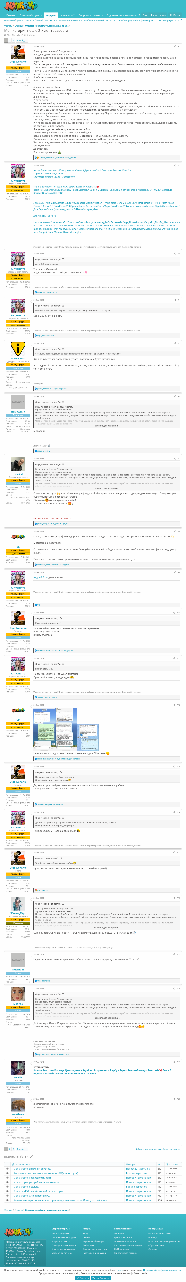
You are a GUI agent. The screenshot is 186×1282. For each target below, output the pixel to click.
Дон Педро (39, 209)
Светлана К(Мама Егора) (47, 176)
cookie (119, 1270)
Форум (86, 1233)
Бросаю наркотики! (137, 1173)
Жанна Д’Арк (82, 170)
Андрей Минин (145, 206)
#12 (178, 705)
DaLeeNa (58, 193)
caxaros (45, 222)
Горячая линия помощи (95, 1253)
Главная (10, 15)
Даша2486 (152, 228)
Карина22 (38, 173)
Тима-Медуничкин (124, 225)
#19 (178, 1062)
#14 (178, 812)
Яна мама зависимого (58, 225)
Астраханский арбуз (64, 186)
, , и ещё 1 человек (58, 758)
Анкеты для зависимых (63, 1249)
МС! (100, 189)
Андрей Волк (46, 232)
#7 (179, 458)
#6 (179, 396)
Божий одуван (122, 189)
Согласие (153, 1249)
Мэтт (164, 202)
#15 (178, 852)
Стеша (82, 222)
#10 (178, 612)
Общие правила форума (64, 1237)
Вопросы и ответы (89, 15)
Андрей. (117, 170)
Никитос (163, 225)
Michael (85, 225)
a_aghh (77, 232)
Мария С (175, 206)
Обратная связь (156, 1245)
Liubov (37, 222)
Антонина (91, 206)
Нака (79, 209)
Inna (35, 232)
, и (47, 292)
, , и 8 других (53, 564)
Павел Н (99, 202)
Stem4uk (109, 225)
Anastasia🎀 (93, 186)
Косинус (80, 186)
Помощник (18, 411)
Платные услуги (166, 20)
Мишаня (50, 173)
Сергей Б (48, 206)
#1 (179, 46)
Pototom (62, 1073)
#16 (178, 898)
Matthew (66, 189)
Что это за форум (60, 1233)
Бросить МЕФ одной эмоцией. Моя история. (39, 1191)
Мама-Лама (96, 225)
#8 (179, 531)
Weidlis (37, 186)
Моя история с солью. (26, 1186)
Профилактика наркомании (128, 1245)
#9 (179, 572)
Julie (112, 228)
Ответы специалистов (125, 1241)
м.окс (171, 202)
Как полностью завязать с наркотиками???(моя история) (46, 1173)
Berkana (94, 228)
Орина (74, 206)
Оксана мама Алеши (127, 228)
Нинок (157, 202)
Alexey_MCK (103, 222)
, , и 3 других (53, 523)
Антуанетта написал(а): (47, 618)
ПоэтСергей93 (62, 206)
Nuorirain (47, 193)
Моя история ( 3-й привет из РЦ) (32, 1195)
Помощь (152, 1237)
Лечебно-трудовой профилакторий (135, 20)
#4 (179, 300)
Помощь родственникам (64, 1245)
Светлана (107, 170)
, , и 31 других (57, 157)
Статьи (86, 1237)
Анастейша (165, 189)
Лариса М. (39, 202)
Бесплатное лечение (62, 1253)
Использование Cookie (159, 1233)
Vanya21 (148, 222)
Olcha (142, 228)
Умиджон (72, 222)
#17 (178, 954)
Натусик (75, 225)
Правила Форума (29, 15)
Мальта (58, 232)
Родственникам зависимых (122, 15)
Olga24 (159, 206)
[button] (42, 15)
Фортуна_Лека (90, 209)
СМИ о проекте (121, 1249)
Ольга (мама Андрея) (58, 209)
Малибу (90, 202)
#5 (179, 343)
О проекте (119, 1233)
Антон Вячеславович (45, 170)
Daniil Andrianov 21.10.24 (145, 189)
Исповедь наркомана (138, 1168)
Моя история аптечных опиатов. (32, 1168)
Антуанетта (67, 170)
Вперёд (21, 40)
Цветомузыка (53, 189)
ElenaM (121, 202)
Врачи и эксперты (123, 1237)
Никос (174, 228)
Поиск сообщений (34, 20)
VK (59, 170)
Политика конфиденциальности (164, 1241)
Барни (93, 189)
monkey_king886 (42, 228)
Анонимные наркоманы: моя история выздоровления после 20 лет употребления (60, 1200)
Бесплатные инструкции (95, 1249)
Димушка (141, 225)
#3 (179, 253)
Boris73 (52, 215)
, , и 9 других (52, 388)
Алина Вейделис (55, 202)
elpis (113, 202)
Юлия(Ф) (148, 202)
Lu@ (73, 209)
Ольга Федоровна (75, 202)
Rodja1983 (108, 189)
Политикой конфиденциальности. (162, 1270)
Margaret (91, 222)
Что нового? (68, 15)
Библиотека (88, 1245)
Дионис (59, 173)
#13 (178, 766)
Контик (37, 193)
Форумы (51, 15)
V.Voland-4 (152, 225)
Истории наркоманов (138, 1177)
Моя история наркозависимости (32, 1177)
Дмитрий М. (40, 215)
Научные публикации (93, 1241)
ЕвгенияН (137, 202)
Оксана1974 (68, 176)
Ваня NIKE (39, 189)
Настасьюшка (172, 222)
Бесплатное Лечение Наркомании (62, 20)
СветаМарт (103, 206)
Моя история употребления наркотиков (36, 1182)
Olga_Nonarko (131, 222)
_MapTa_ (158, 222)
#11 (178, 658)
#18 (178, 988)
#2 (179, 165)
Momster (84, 228)
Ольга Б (37, 206)
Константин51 (58, 222)
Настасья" (39, 225)
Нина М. (67, 232)
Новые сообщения (13, 20)
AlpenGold (95, 170)
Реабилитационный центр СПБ (100, 20)
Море (166, 206)
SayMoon (47, 186)
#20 (178, 1099)
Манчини (104, 228)
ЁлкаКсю (127, 170)
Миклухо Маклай (68, 228)
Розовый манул (80, 189)
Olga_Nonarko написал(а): (48, 259)
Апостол (132, 206)
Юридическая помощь (125, 1253)
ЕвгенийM (116, 222)
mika (107, 202)
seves (128, 202)
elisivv (172, 225)
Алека (81, 206)
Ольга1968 (164, 228)
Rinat (55, 228)
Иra (142, 222)
